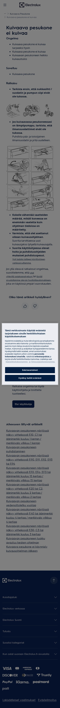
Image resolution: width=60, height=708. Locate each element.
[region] (30, 354)
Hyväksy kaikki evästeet (30, 378)
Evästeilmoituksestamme (17, 362)
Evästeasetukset (30, 370)
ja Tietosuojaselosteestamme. (42, 362)
